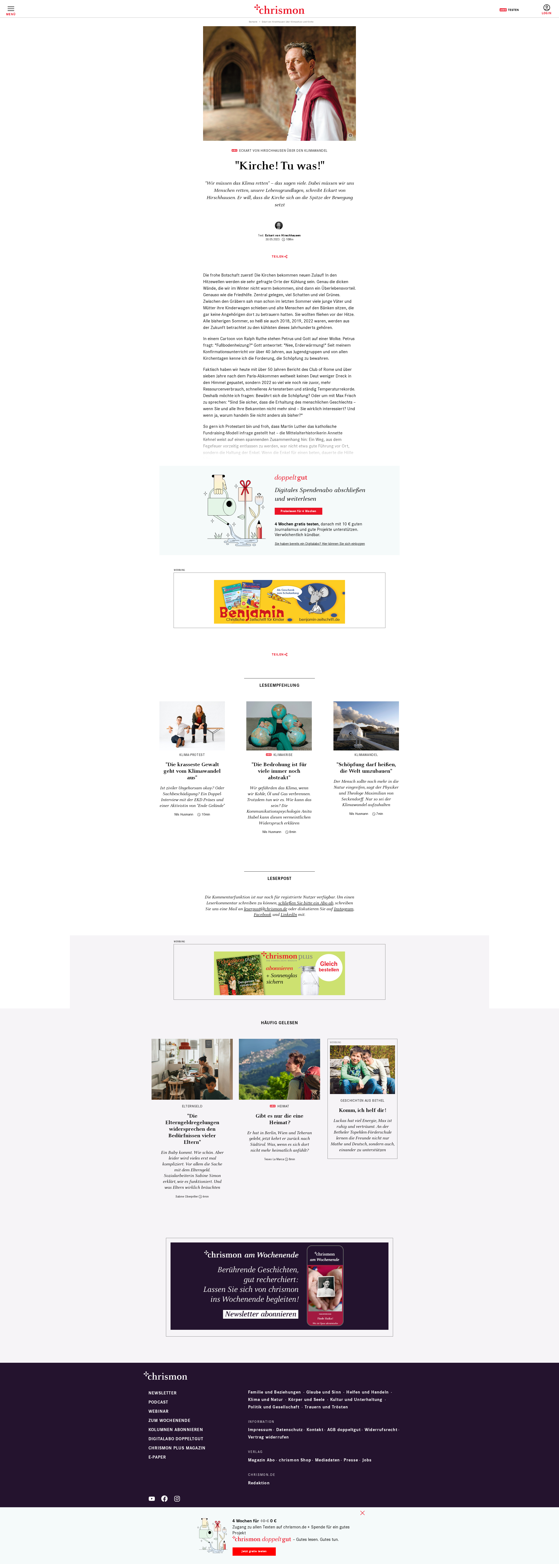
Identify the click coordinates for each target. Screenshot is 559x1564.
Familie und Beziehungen (274, 1392)
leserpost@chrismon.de (265, 909)
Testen (509, 9)
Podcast (158, 1402)
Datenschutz (289, 1429)
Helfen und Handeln (367, 1392)
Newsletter (162, 1393)
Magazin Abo (261, 1460)
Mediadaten (327, 1460)
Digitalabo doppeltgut (175, 1439)
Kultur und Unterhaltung (356, 1399)
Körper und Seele (306, 1399)
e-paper (157, 1457)
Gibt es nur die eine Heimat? (279, 1119)
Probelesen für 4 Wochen (298, 511)
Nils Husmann (183, 814)
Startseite (253, 22)
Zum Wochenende (169, 1420)
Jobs (367, 1460)
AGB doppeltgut (344, 1429)
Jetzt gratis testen (254, 1551)
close (362, 1513)
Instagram (343, 909)
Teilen (278, 257)
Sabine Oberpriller (187, 1196)
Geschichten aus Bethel (362, 1100)
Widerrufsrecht (381, 1429)
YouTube (151, 1498)
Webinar (158, 1411)
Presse (351, 1460)
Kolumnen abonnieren (175, 1429)
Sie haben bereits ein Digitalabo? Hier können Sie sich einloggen (320, 544)
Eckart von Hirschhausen (283, 235)
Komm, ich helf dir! (362, 1110)
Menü (11, 14)
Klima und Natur (265, 1399)
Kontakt (315, 1429)
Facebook (262, 915)
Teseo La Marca (274, 1159)
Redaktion (259, 1483)
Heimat (283, 1106)
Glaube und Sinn (323, 1392)
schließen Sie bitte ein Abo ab (305, 903)
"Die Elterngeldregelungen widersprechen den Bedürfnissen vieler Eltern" (192, 1129)
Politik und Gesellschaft (273, 1407)
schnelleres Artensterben (269, 389)
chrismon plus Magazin (176, 1448)
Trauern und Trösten (326, 1407)
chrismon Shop (295, 1460)
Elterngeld (192, 1106)
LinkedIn (289, 915)
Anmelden (546, 9)
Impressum (260, 1429)
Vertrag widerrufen (268, 1437)
